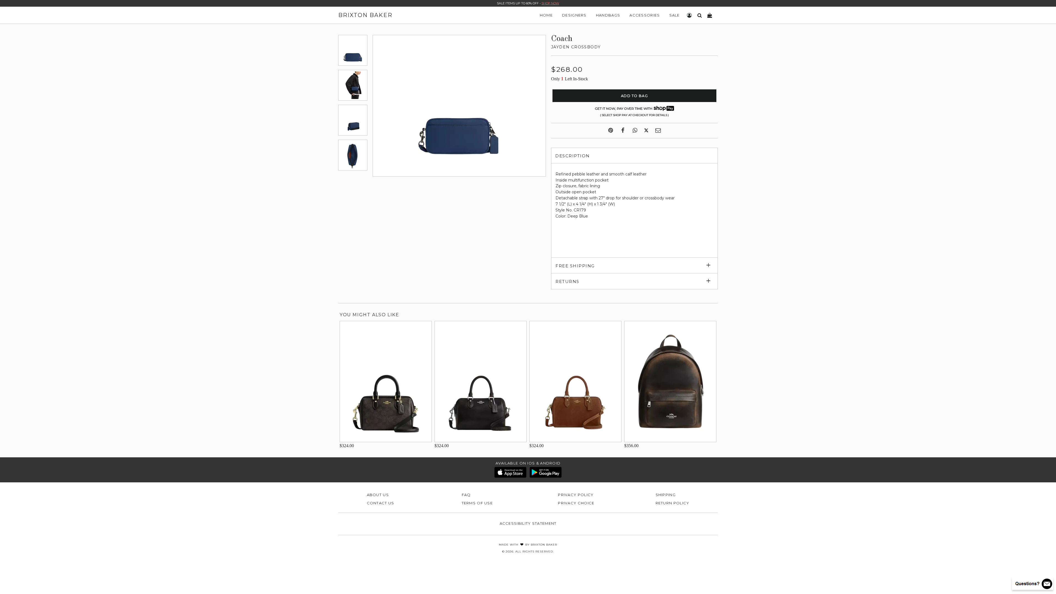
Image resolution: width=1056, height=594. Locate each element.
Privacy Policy (575, 495)
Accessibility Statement (528, 523)
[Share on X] (646, 131)
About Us (378, 495)
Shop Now (550, 3)
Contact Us (380, 503)
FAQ (466, 495)
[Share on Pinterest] (610, 131)
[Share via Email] (658, 131)
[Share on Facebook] (622, 131)
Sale (674, 15)
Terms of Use (477, 503)
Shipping (666, 495)
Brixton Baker (365, 15)
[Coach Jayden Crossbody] (353, 50)
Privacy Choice (576, 503)
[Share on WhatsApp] (634, 131)
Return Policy (672, 503)
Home (546, 15)
